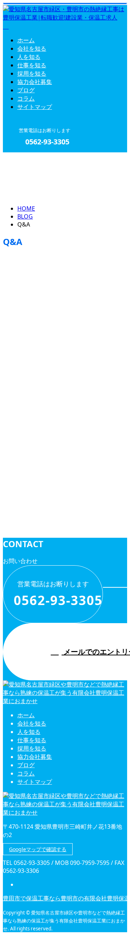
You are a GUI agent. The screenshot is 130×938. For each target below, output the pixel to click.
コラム (26, 98)
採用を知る (31, 73)
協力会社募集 (34, 82)
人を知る (28, 57)
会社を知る (31, 48)
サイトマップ (34, 107)
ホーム (26, 40)
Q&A (38, 339)
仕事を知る (31, 65)
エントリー (28, 156)
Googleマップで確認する (37, 849)
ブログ (26, 90)
